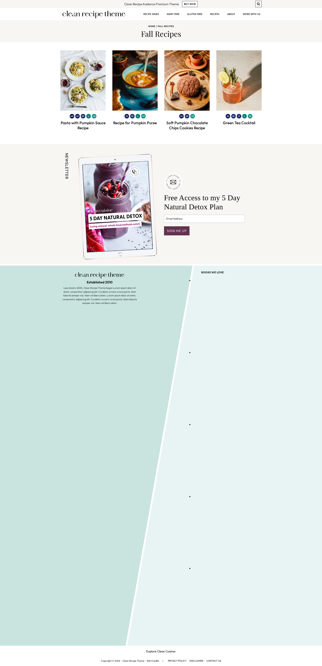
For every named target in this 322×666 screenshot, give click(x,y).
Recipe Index (151, 14)
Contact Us (213, 660)
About (231, 14)
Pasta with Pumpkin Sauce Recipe (83, 125)
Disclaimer (196, 660)
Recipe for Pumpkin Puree (135, 122)
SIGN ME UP (177, 231)
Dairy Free (173, 14)
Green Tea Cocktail (239, 122)
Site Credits (153, 660)
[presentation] (83, 80)
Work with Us (251, 14)
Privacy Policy (177, 660)
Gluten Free (194, 14)
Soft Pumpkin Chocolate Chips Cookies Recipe (187, 125)
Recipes (214, 14)
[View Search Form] (258, 4)
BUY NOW (190, 4)
